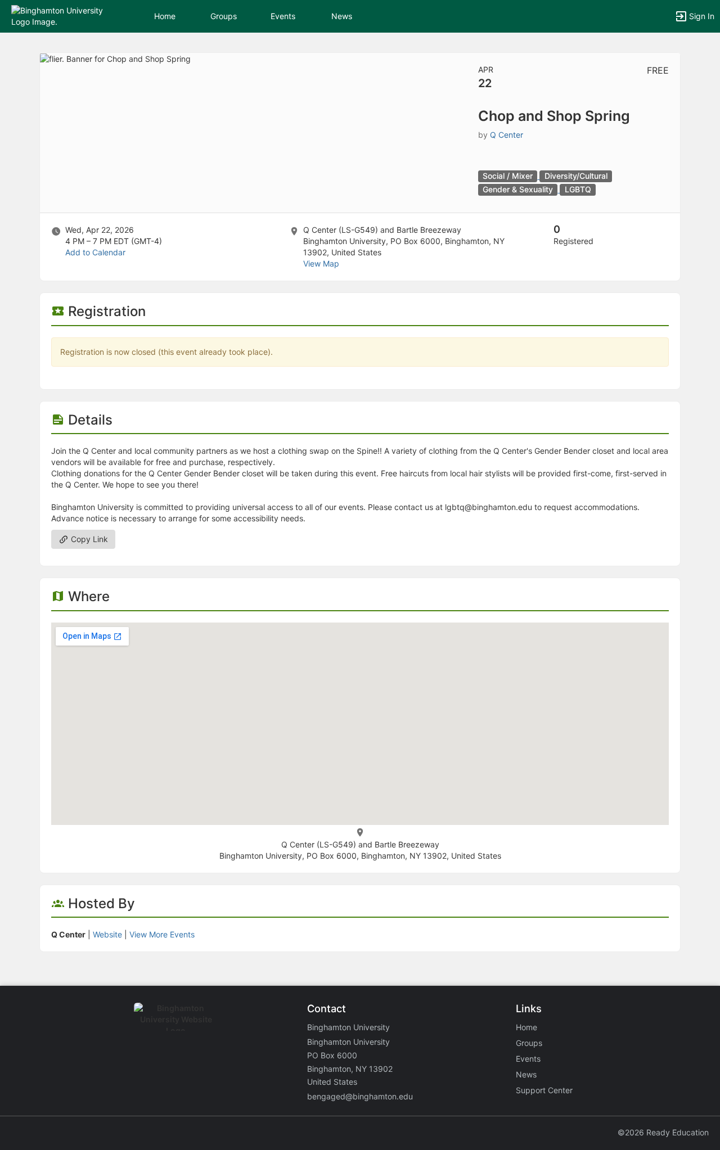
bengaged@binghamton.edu (360, 1096)
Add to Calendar (95, 252)
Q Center (506, 134)
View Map (321, 263)
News (341, 16)
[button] (57, 15)
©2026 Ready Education (663, 1132)
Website (107, 934)
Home (526, 1027)
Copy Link (88, 539)
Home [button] (165, 16)
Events (283, 16)
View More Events (162, 934)
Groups (223, 16)
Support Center (544, 1090)
